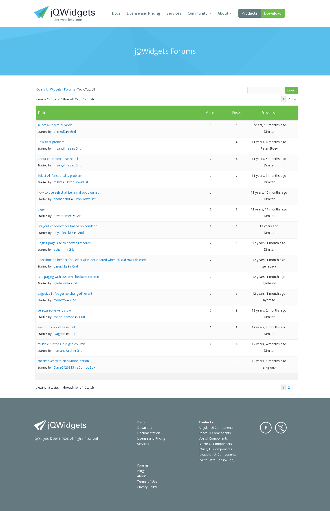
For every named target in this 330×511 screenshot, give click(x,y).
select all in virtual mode (55, 125)
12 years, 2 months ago (269, 310)
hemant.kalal (63, 350)
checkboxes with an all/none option (63, 361)
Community (198, 13)
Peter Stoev (269, 148)
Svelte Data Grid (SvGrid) (216, 460)
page (41, 209)
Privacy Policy (147, 487)
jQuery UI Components (215, 449)
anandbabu (62, 199)
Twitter (281, 428)
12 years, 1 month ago (268, 243)
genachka (61, 266)
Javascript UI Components (217, 454)
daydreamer (62, 216)
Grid (73, 131)
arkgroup (269, 367)
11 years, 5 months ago (269, 159)
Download (273, 13)
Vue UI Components (213, 438)
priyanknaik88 (63, 232)
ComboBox (87, 367)
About (223, 13)
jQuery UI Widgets (48, 89)
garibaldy (60, 283)
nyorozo (60, 300)
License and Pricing (143, 13)
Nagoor (59, 334)
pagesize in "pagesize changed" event (64, 293)
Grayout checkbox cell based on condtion (67, 226)
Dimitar (269, 131)
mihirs (58, 182)
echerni (59, 249)
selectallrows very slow (54, 310)
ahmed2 (60, 131)
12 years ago (269, 226)
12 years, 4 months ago (269, 344)
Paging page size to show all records (64, 243)
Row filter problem (50, 142)
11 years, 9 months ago (269, 175)
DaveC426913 (64, 367)
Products (249, 13)
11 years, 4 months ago (269, 142)
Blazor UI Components (215, 444)
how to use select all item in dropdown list (68, 192)
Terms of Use (147, 481)
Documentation (148, 433)
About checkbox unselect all (57, 159)
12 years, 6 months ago (269, 361)
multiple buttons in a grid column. (61, 344)
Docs (116, 13)
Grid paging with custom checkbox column (68, 276)
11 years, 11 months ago (269, 209)
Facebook (266, 428)
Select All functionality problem (59, 175)
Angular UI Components (216, 427)
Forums (69, 89)
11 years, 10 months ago (269, 192)
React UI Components (215, 433)
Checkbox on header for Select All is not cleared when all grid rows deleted (91, 260)
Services (174, 13)
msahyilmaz (62, 148)
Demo (141, 422)
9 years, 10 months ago (269, 125)
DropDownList (77, 182)
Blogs (141, 471)
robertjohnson (64, 317)
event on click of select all (56, 327)
